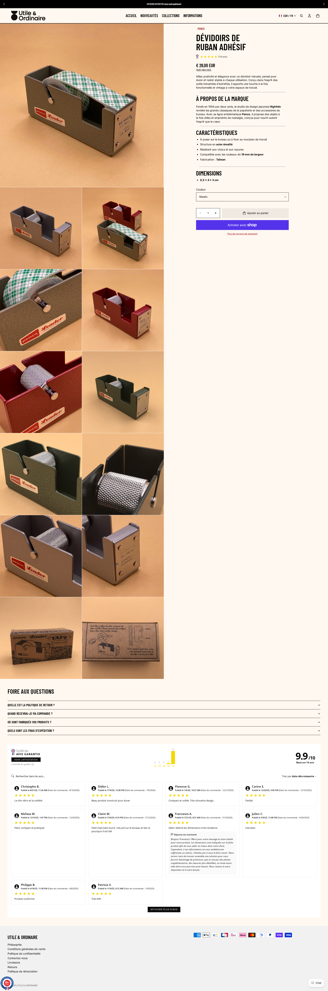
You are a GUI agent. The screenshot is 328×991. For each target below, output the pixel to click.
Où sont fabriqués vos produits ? (29, 722)
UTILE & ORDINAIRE (27, 985)
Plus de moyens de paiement (242, 233)
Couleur (201, 189)
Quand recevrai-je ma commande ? (30, 713)
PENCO (201, 28)
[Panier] (318, 16)
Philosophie (15, 944)
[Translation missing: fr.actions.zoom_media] (82, 105)
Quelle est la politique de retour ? (31, 705)
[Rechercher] (301, 16)
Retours (12, 967)
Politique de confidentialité (24, 953)
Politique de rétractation (22, 971)
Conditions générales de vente (26, 949)
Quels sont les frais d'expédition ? (31, 730)
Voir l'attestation (26, 759)
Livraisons (14, 962)
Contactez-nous (18, 958)
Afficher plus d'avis (164, 909)
